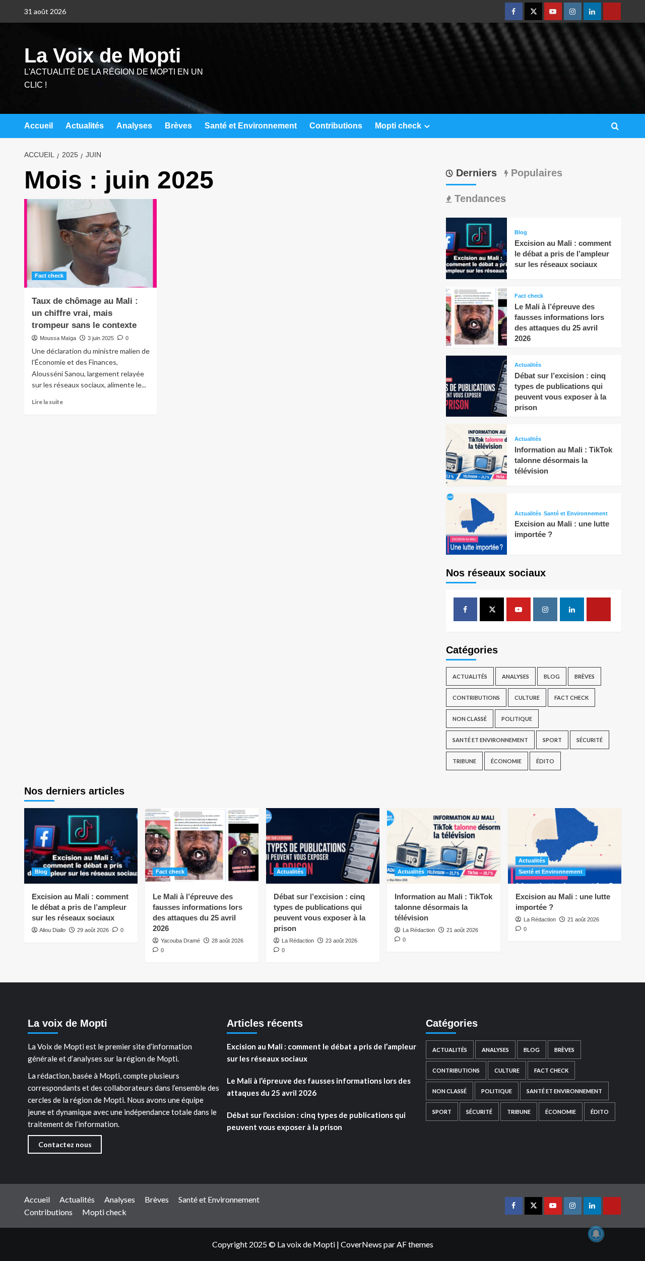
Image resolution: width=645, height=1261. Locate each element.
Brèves (178, 125)
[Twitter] (533, 11)
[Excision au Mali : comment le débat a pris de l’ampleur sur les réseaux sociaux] (476, 247)
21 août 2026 (462, 930)
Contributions (335, 125)
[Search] (615, 127)
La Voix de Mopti (102, 55)
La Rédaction (298, 941)
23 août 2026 (341, 941)
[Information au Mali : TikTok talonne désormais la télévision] (476, 453)
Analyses (134, 125)
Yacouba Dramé (180, 941)
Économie (506, 761)
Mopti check (398, 125)
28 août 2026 (227, 941)
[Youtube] (553, 11)
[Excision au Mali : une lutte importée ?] (476, 522)
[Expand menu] (427, 126)
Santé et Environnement (251, 125)
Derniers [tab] (475, 172)
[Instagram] (573, 11)
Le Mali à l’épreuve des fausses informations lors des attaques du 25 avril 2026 (319, 1086)
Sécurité (589, 740)
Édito (545, 761)
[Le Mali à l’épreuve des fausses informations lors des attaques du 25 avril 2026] (476, 316)
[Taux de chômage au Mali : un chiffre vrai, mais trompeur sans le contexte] (90, 243)
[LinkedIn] (592, 11)
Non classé (470, 718)
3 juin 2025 (101, 338)
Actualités (85, 125)
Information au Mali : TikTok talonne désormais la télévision (563, 460)
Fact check (49, 276)
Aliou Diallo (52, 930)
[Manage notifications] (596, 1234)
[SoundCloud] (612, 11)
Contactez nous (65, 1144)
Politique (516, 718)
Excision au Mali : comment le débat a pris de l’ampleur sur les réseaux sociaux (562, 254)
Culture (527, 697)
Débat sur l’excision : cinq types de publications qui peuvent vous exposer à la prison (316, 1121)
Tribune (464, 761)
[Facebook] (514, 11)
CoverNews (361, 1244)
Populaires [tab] (535, 172)
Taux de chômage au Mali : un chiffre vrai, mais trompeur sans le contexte (85, 313)
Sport (552, 740)
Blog (520, 232)
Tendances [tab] (479, 198)
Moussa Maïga (58, 338)
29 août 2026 (93, 930)
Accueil (38, 125)
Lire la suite (47, 402)
